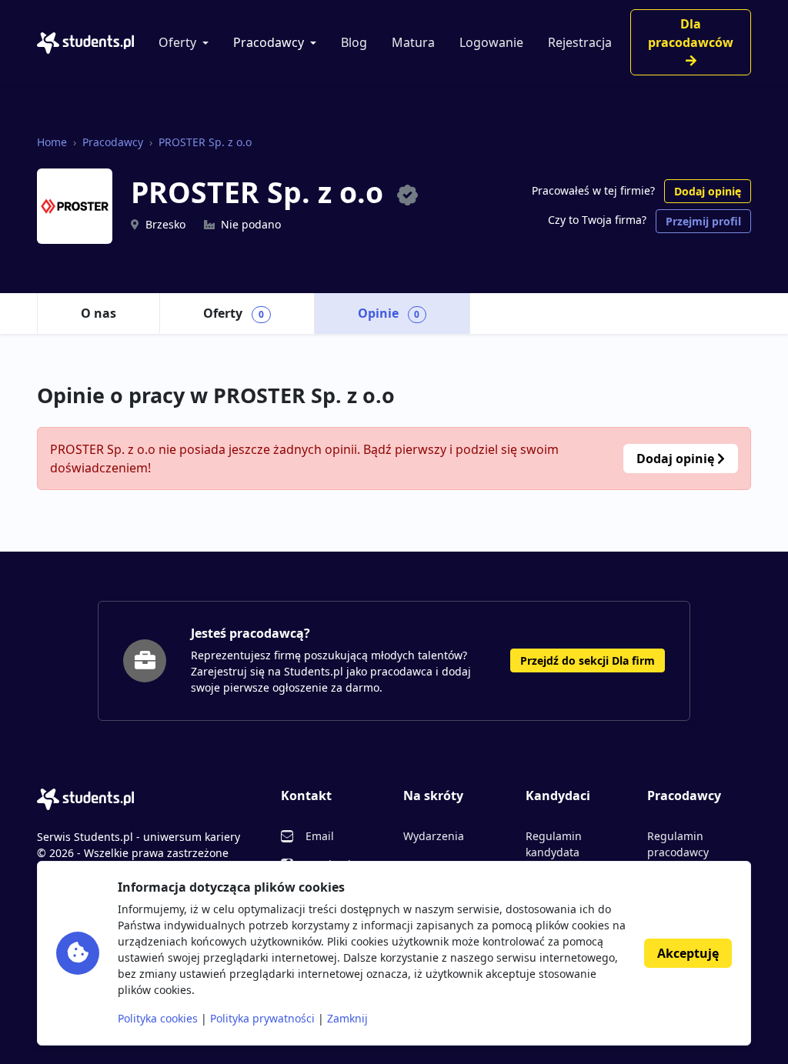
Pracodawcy (268, 42)
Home (52, 142)
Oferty (177, 42)
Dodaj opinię (707, 191)
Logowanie (491, 42)
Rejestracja (580, 42)
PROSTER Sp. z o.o (205, 142)
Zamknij (347, 1018)
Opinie (389, 313)
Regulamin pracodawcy (678, 844)
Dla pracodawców (690, 33)
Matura (413, 42)
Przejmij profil (703, 221)
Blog (354, 42)
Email (320, 836)
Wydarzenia (433, 836)
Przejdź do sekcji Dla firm (587, 660)
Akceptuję (688, 953)
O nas (98, 313)
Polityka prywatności (262, 1018)
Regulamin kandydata (554, 844)
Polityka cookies (158, 1018)
